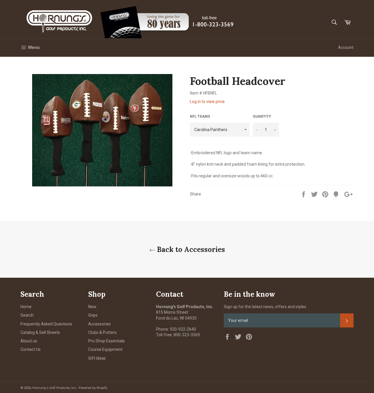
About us (28, 341)
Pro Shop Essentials (106, 341)
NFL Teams (200, 116)
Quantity (262, 116)
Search (27, 315)
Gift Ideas (97, 358)
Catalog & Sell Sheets (40, 332)
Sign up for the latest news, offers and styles (265, 306)
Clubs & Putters (102, 332)
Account (346, 47)
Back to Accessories (190, 249)
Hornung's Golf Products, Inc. (54, 388)
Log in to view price (207, 101)
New (92, 306)
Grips (93, 315)
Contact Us (30, 349)
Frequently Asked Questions (46, 324)
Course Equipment (105, 349)
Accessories (99, 324)
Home (26, 306)
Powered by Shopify (93, 388)
